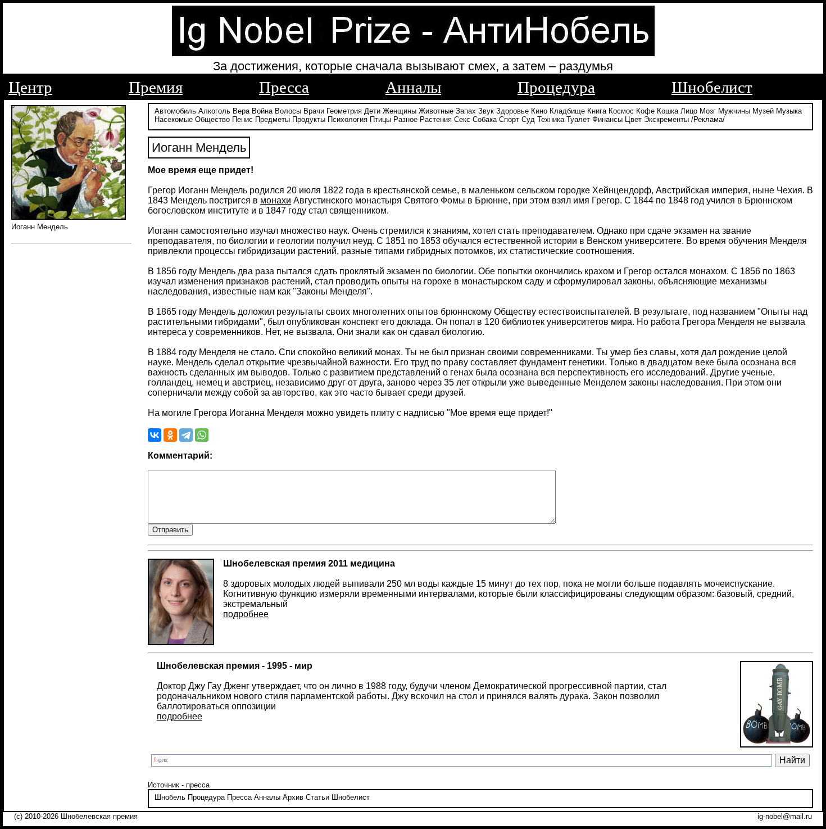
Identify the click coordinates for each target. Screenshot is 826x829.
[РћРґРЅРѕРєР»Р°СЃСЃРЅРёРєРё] (170, 435)
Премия (156, 87)
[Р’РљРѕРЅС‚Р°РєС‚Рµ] (154, 435)
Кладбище (567, 111)
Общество (212, 119)
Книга (596, 111)
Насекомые (174, 119)
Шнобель (170, 797)
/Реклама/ (708, 119)
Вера (241, 111)
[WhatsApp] (201, 435)
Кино (539, 111)
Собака (485, 119)
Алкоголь (214, 111)
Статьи (317, 797)
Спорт (509, 119)
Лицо (688, 111)
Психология (347, 119)
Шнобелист (711, 87)
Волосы (288, 111)
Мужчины (734, 111)
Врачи (313, 111)
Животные (436, 111)
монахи (275, 200)
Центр (30, 87)
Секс (462, 119)
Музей (763, 111)
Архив (293, 797)
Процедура (556, 87)
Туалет (578, 119)
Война (262, 111)
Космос (621, 111)
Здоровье (512, 111)
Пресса (284, 87)
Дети (372, 111)
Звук (486, 111)
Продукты (308, 119)
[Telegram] (186, 435)
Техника (550, 119)
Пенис (242, 119)
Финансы (607, 119)
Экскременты (666, 119)
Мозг (708, 111)
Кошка (667, 111)
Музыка (789, 111)
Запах (466, 111)
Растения (436, 119)
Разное (405, 119)
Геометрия (344, 111)
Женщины (399, 111)
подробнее (246, 614)
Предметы (272, 119)
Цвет (633, 119)
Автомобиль (175, 111)
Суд (528, 119)
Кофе (645, 111)
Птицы (380, 119)
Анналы (413, 87)
